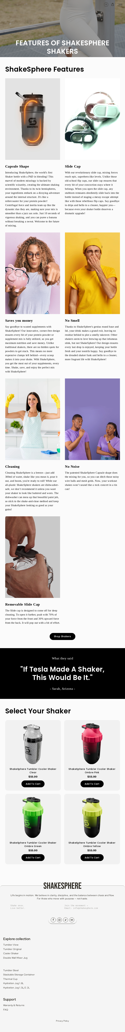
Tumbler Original (12, 949)
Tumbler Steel (11, 970)
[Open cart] (113, 5)
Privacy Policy (62, 1021)
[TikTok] (65, 919)
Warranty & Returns (13, 1005)
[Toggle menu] (119, 5)
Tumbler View (10, 944)
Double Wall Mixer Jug (15, 957)
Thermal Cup (10, 979)
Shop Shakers (62, 636)
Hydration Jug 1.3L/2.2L (16, 987)
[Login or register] (106, 5)
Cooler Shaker (11, 953)
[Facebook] (53, 919)
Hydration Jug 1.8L (13, 983)
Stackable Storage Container (19, 974)
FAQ (5, 1009)
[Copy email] (71, 919)
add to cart (33, 784)
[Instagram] (59, 919)
